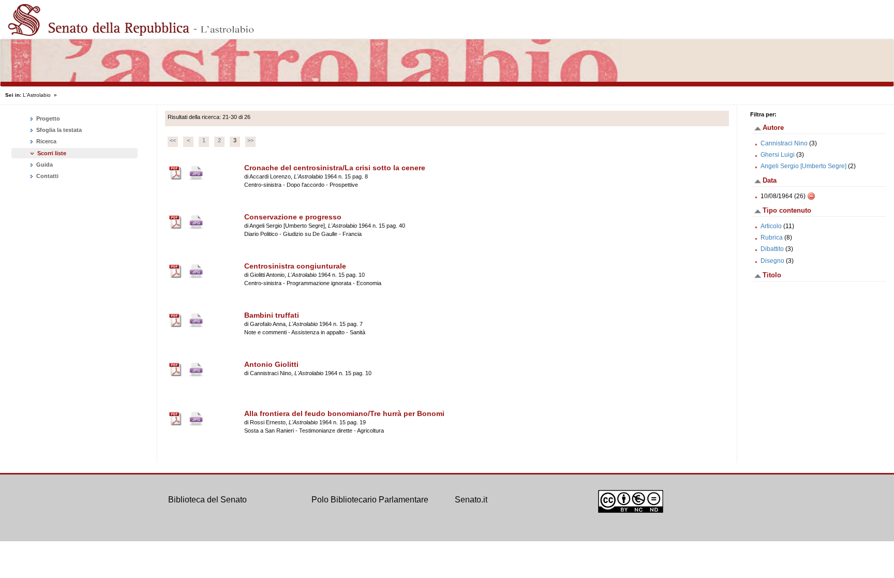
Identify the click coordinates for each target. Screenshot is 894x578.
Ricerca (45, 141)
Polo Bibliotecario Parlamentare (369, 499)
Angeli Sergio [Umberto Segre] (803, 166)
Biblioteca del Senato (207, 499)
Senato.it (471, 499)
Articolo (771, 226)
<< (173, 140)
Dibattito (772, 249)
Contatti (46, 176)
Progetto (47, 118)
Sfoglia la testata (58, 130)
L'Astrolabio (37, 95)
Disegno (772, 260)
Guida (44, 164)
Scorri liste (51, 153)
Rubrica (772, 237)
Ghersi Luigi (778, 154)
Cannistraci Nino (784, 143)
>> (250, 140)
